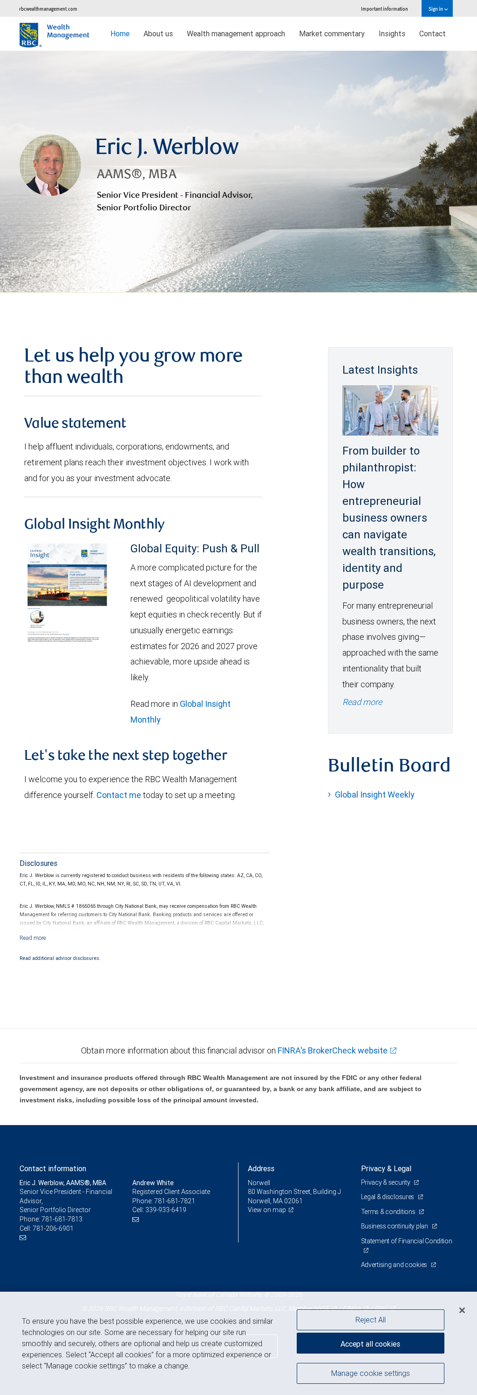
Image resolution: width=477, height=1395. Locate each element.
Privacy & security (386, 1182)
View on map (267, 1210)
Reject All (370, 1319)
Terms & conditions (389, 1211)
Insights (392, 33)
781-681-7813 (61, 1219)
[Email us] (24, 1237)
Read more (362, 702)
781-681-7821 (174, 1201)
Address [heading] (261, 1168)
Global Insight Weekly (375, 794)
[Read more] (33, 937)
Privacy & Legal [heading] (386, 1168)
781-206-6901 (53, 1228)
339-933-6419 (165, 1210)
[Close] (462, 1310)
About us (158, 33)
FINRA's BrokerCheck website (333, 1050)
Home (119, 33)
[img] (238, 172)
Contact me (118, 795)
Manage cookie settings (370, 1373)
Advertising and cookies (395, 1265)
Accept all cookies (370, 1343)
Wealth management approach (236, 33)
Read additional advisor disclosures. (60, 958)
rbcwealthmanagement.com (48, 9)
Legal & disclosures (388, 1197)
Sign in (436, 9)
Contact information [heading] (53, 1168)
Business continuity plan (395, 1226)
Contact (432, 33)
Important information (384, 9)
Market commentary (332, 33)
